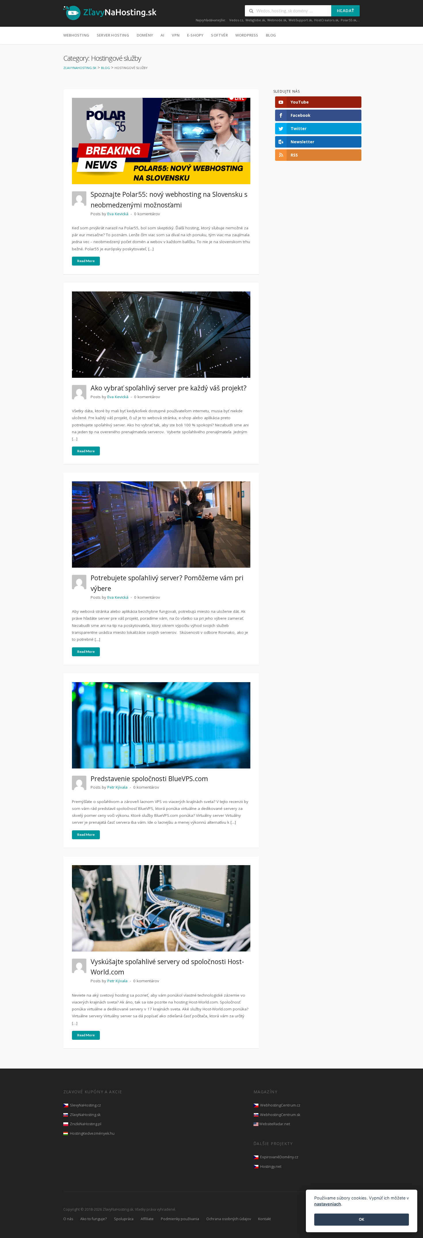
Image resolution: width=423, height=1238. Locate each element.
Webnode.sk (276, 20)
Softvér (219, 35)
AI (162, 35)
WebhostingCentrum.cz (280, 1105)
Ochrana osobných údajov (228, 1218)
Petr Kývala (117, 787)
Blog (271, 35)
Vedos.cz (236, 20)
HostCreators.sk (326, 20)
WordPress (246, 35)
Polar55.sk (348, 20)
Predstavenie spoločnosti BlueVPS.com (149, 778)
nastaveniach (327, 1204)
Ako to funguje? (93, 1218)
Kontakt (264, 1218)
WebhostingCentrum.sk (280, 1114)
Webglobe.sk (255, 20)
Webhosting (76, 35)
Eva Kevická (117, 213)
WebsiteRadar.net (274, 1123)
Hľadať (345, 10)
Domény (145, 35)
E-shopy (195, 35)
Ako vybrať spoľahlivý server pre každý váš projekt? (169, 387)
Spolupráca (124, 1218)
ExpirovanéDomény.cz (279, 1157)
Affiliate (147, 1218)
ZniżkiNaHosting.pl (85, 1123)
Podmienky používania (180, 1218)
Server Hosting (113, 35)
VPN (176, 35)
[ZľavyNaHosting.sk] (110, 12)
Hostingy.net (270, 1166)
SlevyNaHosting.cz (85, 1105)
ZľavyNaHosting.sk (85, 1114)
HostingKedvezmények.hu (92, 1133)
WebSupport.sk (300, 20)
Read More (86, 261)
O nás (68, 1218)
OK (361, 1219)
